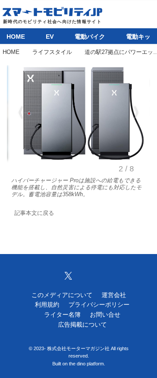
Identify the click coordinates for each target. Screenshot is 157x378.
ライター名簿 (62, 314)
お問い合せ (105, 314)
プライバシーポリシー (99, 304)
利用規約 (47, 304)
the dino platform (86, 363)
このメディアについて (61, 294)
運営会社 (114, 294)
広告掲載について (82, 324)
